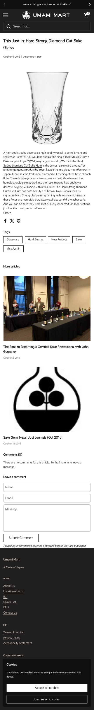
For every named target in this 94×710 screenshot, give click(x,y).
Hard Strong (35, 239)
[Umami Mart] (46, 15)
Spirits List (9, 602)
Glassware (13, 239)
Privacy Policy (11, 637)
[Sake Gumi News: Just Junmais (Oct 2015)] (47, 399)
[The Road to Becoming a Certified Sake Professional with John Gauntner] (47, 308)
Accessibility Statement (17, 643)
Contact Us (10, 612)
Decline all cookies (47, 699)
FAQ (6, 607)
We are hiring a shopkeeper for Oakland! (47, 4)
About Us (9, 585)
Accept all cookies (47, 688)
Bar (5, 596)
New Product (59, 239)
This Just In (13, 248)
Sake (79, 239)
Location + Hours (13, 591)
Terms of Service (13, 632)
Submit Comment (21, 538)
